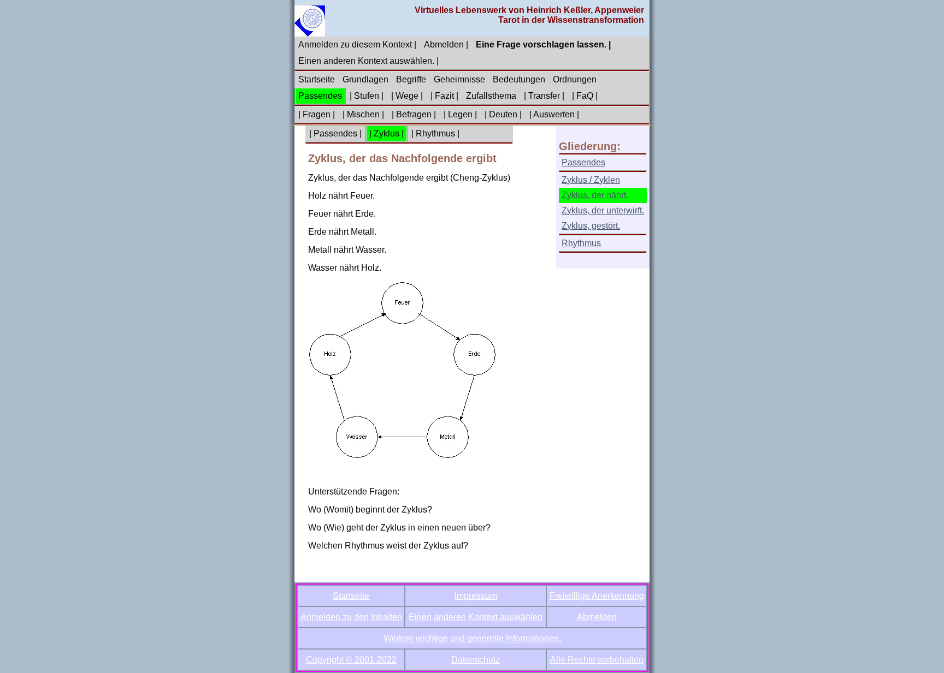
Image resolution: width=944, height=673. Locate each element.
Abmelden (597, 617)
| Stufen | (367, 95)
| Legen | (460, 114)
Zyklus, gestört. (591, 225)
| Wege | (407, 95)
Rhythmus (581, 243)
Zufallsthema (491, 95)
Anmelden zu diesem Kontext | (357, 44)
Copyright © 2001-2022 (351, 659)
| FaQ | (585, 95)
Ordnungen (575, 79)
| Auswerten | (554, 114)
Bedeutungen (519, 79)
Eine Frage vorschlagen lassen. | (543, 44)
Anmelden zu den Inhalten (351, 617)
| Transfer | (544, 95)
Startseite (316, 79)
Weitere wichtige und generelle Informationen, (472, 638)
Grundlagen (365, 79)
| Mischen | (363, 114)
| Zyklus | (386, 133)
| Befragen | (414, 114)
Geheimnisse (459, 79)
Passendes (320, 95)
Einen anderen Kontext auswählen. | (368, 60)
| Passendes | (335, 133)
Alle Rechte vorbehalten (597, 659)
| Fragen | (316, 114)
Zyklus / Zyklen (591, 179)
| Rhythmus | (435, 133)
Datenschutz (475, 659)
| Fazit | (444, 95)
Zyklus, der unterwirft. (603, 210)
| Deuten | (503, 114)
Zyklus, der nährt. (595, 195)
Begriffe (411, 79)
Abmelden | (446, 44)
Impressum (476, 595)
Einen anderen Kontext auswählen (475, 617)
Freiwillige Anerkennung (597, 595)
